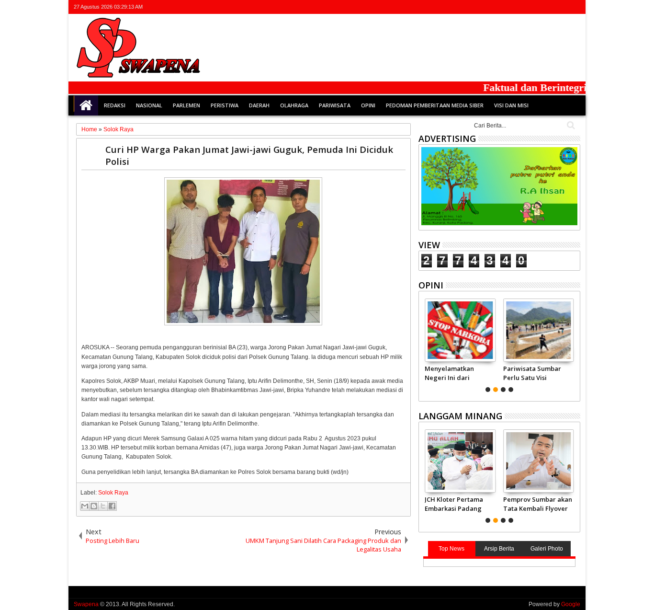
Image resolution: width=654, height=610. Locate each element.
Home (86, 105)
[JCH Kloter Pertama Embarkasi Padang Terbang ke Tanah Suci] (460, 461)
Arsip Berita (499, 548)
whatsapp (574, 7)
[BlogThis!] (94, 506)
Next (425, 344)
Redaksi (114, 105)
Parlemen (186, 105)
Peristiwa (224, 105)
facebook (536, 7)
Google (570, 604)
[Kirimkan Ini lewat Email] (85, 506)
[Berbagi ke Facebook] (112, 506)
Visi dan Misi (511, 105)
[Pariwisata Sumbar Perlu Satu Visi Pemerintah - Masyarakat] (538, 330)
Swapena (86, 604)
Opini (368, 105)
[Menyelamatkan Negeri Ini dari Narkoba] (460, 330)
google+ (549, 7)
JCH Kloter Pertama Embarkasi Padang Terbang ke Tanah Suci (454, 503)
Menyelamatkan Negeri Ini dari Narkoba (449, 372)
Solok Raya (113, 492)
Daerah (259, 105)
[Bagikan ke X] (103, 506)
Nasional (149, 105)
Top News (451, 548)
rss (561, 7)
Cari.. (570, 125)
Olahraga (294, 105)
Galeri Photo (546, 548)
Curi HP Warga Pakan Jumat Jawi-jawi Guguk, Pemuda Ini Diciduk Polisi (249, 155)
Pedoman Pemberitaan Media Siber (435, 105)
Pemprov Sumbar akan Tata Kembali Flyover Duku (537, 503)
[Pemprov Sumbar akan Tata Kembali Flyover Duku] (538, 461)
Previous (574, 344)
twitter (524, 7)
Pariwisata (334, 105)
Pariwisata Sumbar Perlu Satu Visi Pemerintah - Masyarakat (532, 372)
